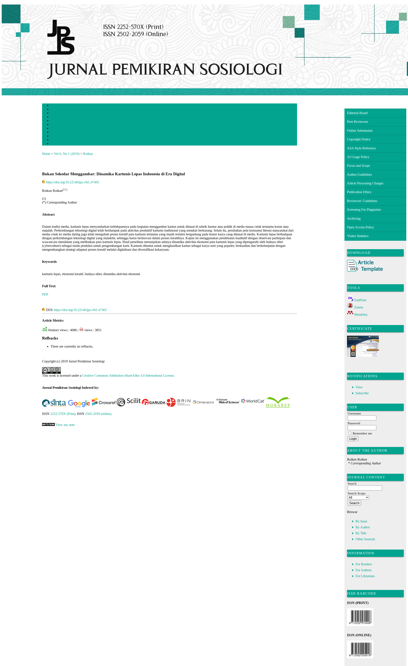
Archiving (354, 218)
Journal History (61, 140)
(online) (98, 414)
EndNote (360, 300)
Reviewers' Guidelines (362, 201)
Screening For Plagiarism (364, 209)
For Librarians (365, 576)
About (57, 109)
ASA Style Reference (361, 148)
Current (57, 125)
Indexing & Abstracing (64, 136)
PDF (45, 294)
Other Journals (365, 539)
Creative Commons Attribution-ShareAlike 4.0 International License (128, 375)
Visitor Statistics (357, 236)
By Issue (361, 521)
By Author (363, 527)
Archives (58, 128)
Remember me (362, 433)
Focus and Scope (358, 165)
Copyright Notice (358, 139)
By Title (361, 533)
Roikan (88, 154)
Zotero (358, 307)
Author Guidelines (359, 174)
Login (56, 113)
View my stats (65, 425)
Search (57, 121)
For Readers (364, 564)
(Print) (62, 414)
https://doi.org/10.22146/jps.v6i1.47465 (72, 182)
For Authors (364, 570)
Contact (57, 144)
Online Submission (360, 130)
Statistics (58, 132)
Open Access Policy (360, 227)
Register (57, 117)
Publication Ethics (359, 192)
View (359, 387)
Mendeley (361, 314)
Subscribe (362, 393)
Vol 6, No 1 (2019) (66, 154)
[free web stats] (48, 425)
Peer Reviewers (357, 121)
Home (56, 106)
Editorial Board (357, 113)
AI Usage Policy (358, 157)
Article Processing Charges (365, 183)
